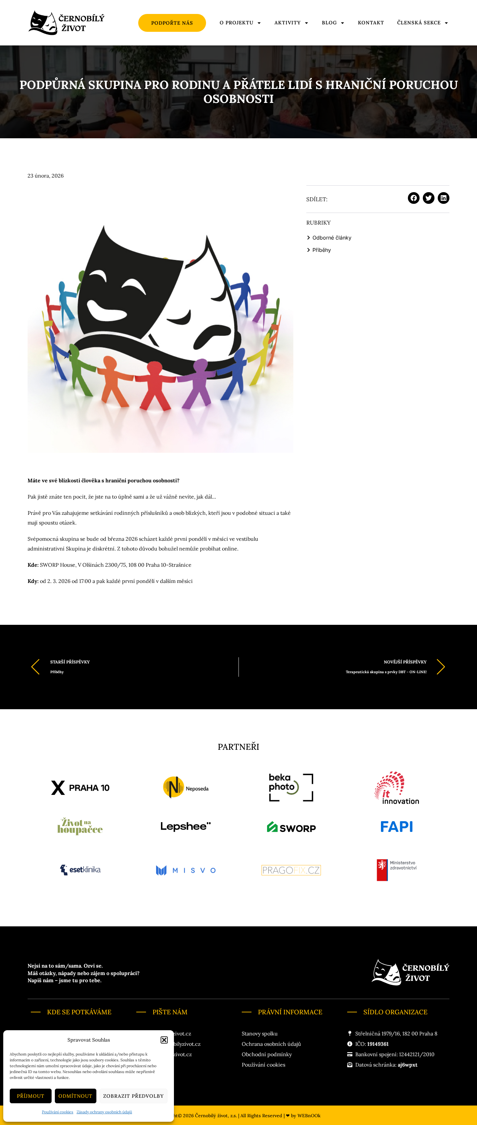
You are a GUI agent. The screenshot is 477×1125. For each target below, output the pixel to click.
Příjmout (30, 1096)
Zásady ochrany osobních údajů (104, 1111)
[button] (164, 1040)
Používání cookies (57, 1111)
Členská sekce (419, 22)
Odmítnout (75, 1096)
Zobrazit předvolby (133, 1096)
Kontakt (371, 22)
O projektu (236, 22)
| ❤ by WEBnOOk (302, 1116)
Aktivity (288, 22)
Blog (329, 22)
